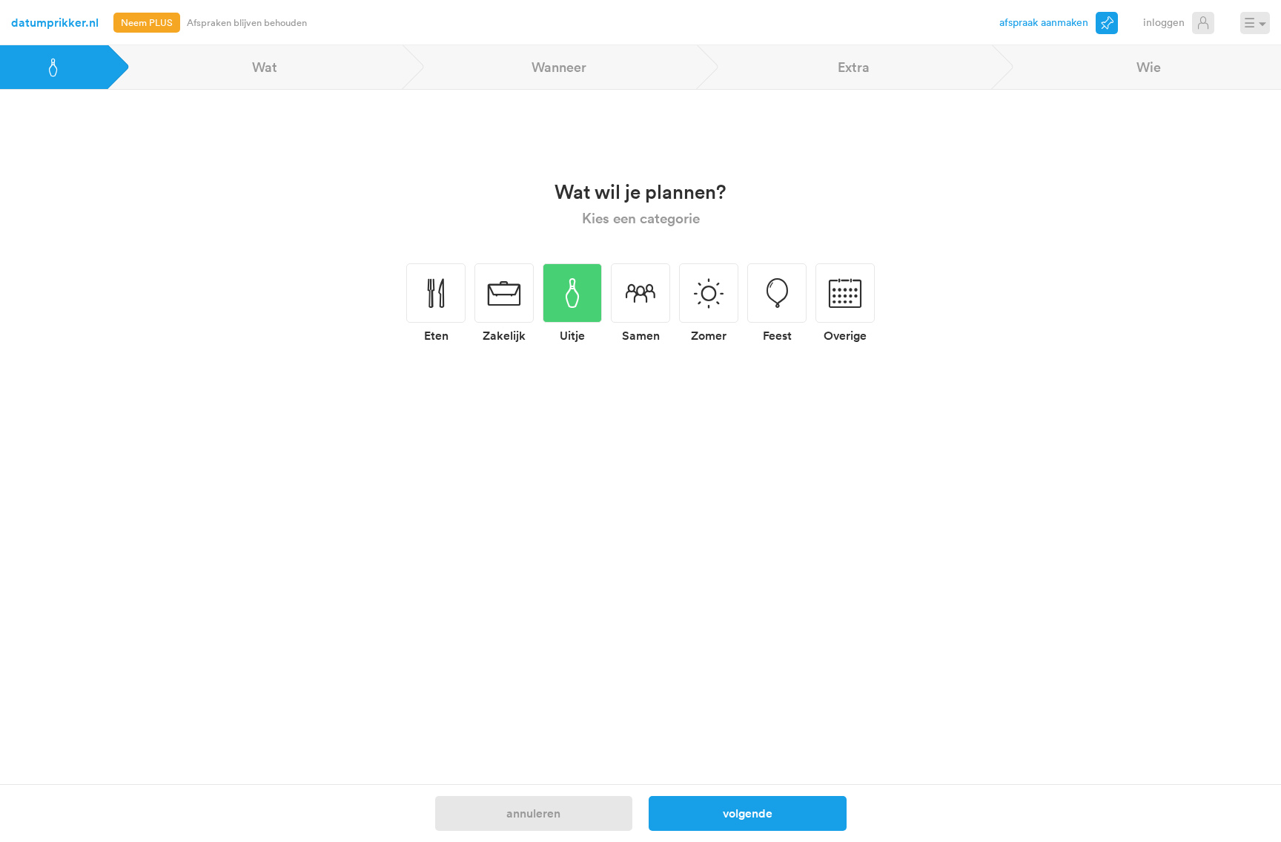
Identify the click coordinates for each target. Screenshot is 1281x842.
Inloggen (1164, 22)
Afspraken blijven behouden (247, 22)
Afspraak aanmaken (1043, 22)
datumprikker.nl (55, 22)
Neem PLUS (147, 22)
